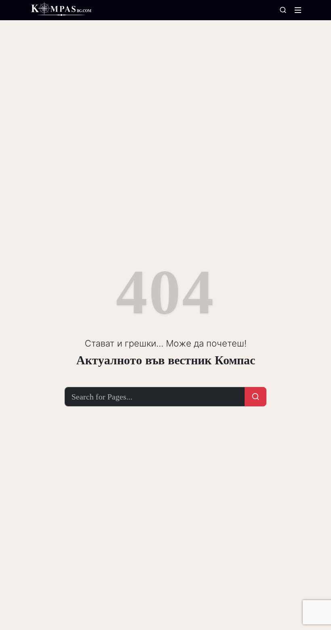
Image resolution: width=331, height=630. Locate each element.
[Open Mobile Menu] (298, 10)
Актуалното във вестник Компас (165, 360)
